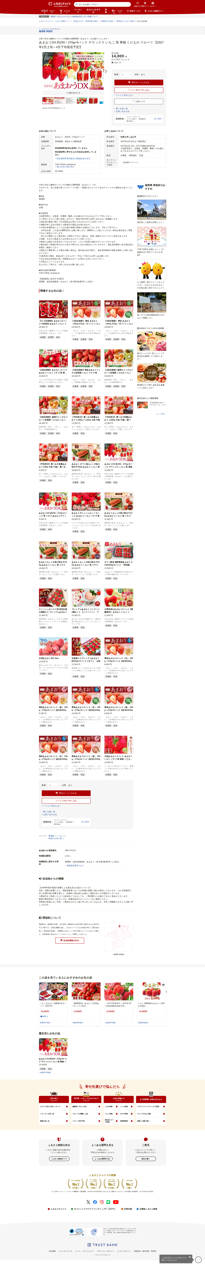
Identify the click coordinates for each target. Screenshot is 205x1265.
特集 (106, 11)
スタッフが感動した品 (80, 1114)
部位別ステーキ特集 (109, 1121)
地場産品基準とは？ (75, 866)
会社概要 (52, 1251)
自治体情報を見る (71, 940)
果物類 (51, 836)
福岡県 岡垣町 (45, 1072)
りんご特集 (109, 1114)
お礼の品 (47, 11)
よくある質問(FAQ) (102, 1159)
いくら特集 (124, 1106)
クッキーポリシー (124, 1251)
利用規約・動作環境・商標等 (145, 1251)
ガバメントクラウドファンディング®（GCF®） (95, 1209)
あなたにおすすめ (93, 11)
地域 (65, 11)
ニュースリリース (65, 1251)
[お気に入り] (198, 1259)
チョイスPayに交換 (144, 1114)
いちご (61, 836)
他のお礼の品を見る (65, 167)
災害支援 (128, 1209)
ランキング (78, 11)
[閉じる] (190, 1257)
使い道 (117, 11)
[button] (65, 302)
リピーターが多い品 (47, 1114)
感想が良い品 (44, 1121)
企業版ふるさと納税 (148, 1209)
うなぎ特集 (109, 1106)
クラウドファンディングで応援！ (148, 1106)
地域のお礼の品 (55, 838)
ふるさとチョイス (58, 1209)
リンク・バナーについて (84, 1251)
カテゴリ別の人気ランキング (50, 1106)
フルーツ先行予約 (78, 1121)
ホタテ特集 (124, 1114)
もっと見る (160, 414)
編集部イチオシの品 (79, 1106)
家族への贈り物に (143, 1121)
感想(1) (45, 1016)
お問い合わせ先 (123, 111)
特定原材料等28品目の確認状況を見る (73, 159)
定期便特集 (124, 1121)
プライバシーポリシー (105, 1251)
